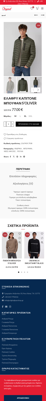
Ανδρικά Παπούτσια (9, 326)
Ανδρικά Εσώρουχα (9, 333)
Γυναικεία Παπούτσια (10, 329)
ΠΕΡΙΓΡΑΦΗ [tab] (23, 169)
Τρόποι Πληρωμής (9, 359)
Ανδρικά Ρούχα (7, 319)
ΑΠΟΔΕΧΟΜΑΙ (23, 398)
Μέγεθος (7, 116)
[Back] (4, 15)
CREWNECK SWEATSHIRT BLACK (34, 261)
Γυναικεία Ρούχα (8, 322)
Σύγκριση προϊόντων (15, 138)
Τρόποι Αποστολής (9, 355)
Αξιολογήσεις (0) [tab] (23, 183)
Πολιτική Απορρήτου (10, 345)
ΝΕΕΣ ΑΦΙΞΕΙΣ (10, 151)
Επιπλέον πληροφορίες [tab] (23, 176)
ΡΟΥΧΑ (20, 151)
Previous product (36, 15)
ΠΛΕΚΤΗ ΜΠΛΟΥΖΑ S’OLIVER (12, 261)
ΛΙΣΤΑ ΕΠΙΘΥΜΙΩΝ (33, 7)
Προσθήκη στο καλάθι (28, 124)
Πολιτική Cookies (8, 352)
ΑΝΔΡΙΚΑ (18, 148)
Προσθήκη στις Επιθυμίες (17, 134)
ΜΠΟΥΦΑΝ (27, 148)
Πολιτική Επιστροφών (10, 363)
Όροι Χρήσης (7, 348)
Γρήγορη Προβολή (20, 242)
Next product (42, 15)
